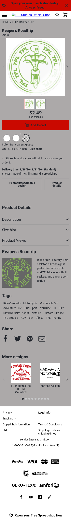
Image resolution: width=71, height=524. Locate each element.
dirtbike (36, 313)
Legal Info (44, 412)
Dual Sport (30, 308)
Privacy (7, 412)
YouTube (45, 308)
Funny (57, 317)
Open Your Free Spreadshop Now (38, 515)
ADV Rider (27, 317)
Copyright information (16, 424)
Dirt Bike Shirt (11, 313)
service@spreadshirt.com (35, 439)
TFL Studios (10, 317)
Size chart (36, 148)
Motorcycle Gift (49, 303)
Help (5, 430)
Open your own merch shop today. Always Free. (35, 5)
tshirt (25, 313)
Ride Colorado (12, 303)
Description (11, 219)
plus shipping (36, 117)
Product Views (14, 240)
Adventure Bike (12, 308)
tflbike (39, 317)
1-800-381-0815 (35, 445)
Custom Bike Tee (54, 313)
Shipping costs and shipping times (50, 432)
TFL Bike (58, 308)
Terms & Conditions (50, 424)
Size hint (9, 230)
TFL (48, 317)
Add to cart (38, 125)
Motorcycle (30, 303)
